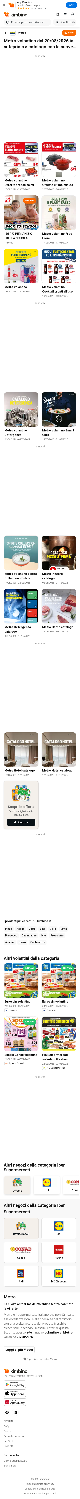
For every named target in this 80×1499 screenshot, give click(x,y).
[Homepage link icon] (24, 1358)
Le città (8, 1441)
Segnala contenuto (15, 1436)
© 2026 (40, 1479)
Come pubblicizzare (15, 1460)
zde (29, 1332)
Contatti (8, 1431)
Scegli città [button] (67, 22)
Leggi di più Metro (19, 1350)
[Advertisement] (40, 98)
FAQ (6, 1426)
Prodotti (9, 1446)
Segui (71, 32)
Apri (71, 5)
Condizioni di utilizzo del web (40, 1488)
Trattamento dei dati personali (40, 1493)
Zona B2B (10, 1465)
